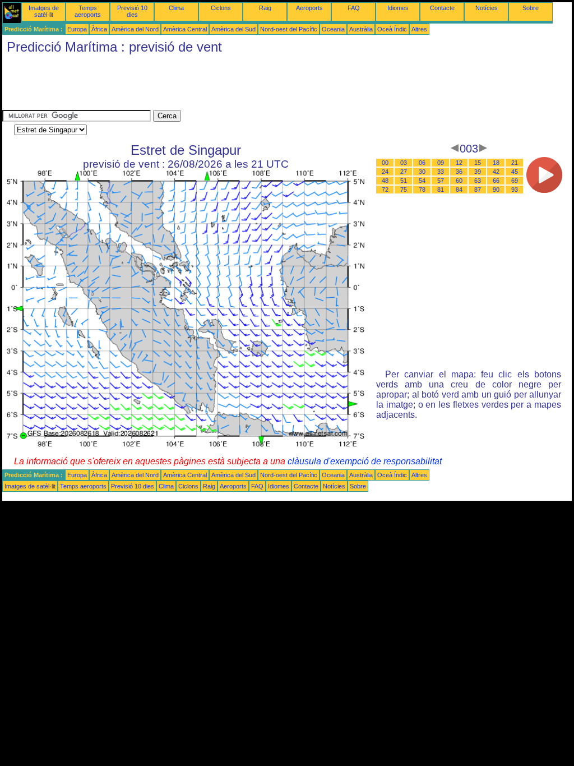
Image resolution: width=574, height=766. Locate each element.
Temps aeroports (88, 11)
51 (403, 180)
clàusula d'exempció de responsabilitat (365, 461)
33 (440, 171)
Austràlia (361, 29)
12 (459, 162)
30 (422, 171)
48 (385, 180)
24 (385, 171)
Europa (77, 29)
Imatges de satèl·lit (44, 11)
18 (496, 162)
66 (496, 180)
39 (477, 171)
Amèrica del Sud (233, 29)
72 (385, 189)
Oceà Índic (392, 29)
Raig (265, 7)
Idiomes (398, 7)
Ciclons (221, 7)
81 (440, 189)
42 (496, 171)
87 (477, 189)
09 (440, 162)
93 (514, 189)
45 (514, 171)
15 (477, 162)
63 (477, 180)
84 (459, 189)
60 (459, 180)
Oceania (333, 29)
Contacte (442, 7)
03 (403, 162)
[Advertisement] (206, 84)
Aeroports (309, 7)
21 (514, 162)
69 (514, 180)
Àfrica (99, 29)
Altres (419, 29)
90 (496, 189)
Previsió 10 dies (132, 11)
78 (422, 189)
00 (385, 162)
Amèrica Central (185, 29)
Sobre (530, 7)
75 (403, 189)
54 (422, 180)
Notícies (486, 7)
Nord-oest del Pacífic (288, 29)
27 (403, 171)
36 (459, 171)
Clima (176, 7)
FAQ (354, 7)
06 (422, 162)
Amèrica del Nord (135, 29)
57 (440, 180)
